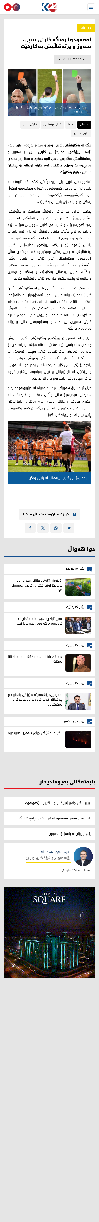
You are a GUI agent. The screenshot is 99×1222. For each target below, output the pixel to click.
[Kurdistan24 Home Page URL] (49, 7)
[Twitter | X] (43, 528)
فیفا (71, 125)
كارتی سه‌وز (81, 133)
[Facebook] (30, 528)
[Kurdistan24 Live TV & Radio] (8, 7)
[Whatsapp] (56, 528)
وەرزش (86, 28)
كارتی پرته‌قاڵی (52, 125)
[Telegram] (68, 528)
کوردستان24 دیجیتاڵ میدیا (46, 514)
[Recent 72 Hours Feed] (16, 7)
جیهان (84, 125)
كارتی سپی (30, 125)
